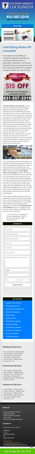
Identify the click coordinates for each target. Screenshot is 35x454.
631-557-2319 (7, 441)
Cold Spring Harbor (12, 214)
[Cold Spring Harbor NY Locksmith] (17, 5)
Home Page (17, 26)
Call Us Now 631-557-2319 (17, 451)
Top (31, 446)
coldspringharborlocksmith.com (12, 443)
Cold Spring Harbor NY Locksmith (17, 49)
